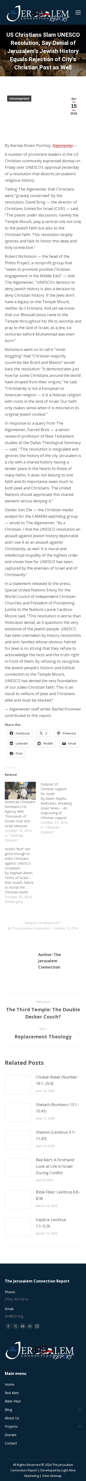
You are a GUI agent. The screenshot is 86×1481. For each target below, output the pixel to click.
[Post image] (18, 1084)
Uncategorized (19, 98)
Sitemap (56, 1476)
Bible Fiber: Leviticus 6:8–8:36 (58, 1195)
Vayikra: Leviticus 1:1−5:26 (51, 1223)
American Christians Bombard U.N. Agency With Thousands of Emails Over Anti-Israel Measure (20, 814)
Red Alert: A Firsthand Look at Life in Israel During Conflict (55, 1166)
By (29, 928)
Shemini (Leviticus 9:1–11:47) (56, 1135)
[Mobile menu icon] (78, 12)
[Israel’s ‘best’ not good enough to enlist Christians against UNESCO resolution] (23, 875)
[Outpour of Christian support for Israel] (58, 808)
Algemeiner (63, 145)
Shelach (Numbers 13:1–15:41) (57, 1108)
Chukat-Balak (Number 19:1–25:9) (56, 1080)
